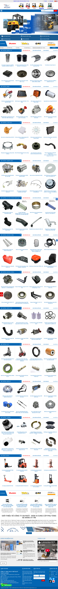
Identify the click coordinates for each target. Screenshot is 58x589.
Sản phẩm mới (46, 50)
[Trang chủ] (7, 6)
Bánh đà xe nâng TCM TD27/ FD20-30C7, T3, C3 (22, 81)
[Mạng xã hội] (50, 578)
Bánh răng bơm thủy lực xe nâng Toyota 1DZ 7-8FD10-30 (7, 323)
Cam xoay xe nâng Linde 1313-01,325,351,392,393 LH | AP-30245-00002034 (22, 359)
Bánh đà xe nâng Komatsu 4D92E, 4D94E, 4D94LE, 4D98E (36, 81)
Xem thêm (3, 563)
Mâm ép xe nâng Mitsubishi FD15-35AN (50, 412)
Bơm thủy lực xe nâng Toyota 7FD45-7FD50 (21, 339)
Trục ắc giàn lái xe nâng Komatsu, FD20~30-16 (50, 376)
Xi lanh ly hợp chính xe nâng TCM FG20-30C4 (36, 449)
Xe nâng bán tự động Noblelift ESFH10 (36, 471)
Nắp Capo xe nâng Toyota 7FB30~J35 (36, 266)
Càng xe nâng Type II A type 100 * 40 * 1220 (22, 287)
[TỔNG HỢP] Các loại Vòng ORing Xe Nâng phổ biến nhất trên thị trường (28, 560)
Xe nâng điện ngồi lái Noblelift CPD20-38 (21, 471)
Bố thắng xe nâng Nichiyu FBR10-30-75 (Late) (50, 433)
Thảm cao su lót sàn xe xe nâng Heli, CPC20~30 (7, 267)
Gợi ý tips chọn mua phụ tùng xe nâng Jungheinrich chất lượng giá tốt (36, 505)
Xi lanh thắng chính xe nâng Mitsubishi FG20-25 (22, 433)
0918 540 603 (8, 585)
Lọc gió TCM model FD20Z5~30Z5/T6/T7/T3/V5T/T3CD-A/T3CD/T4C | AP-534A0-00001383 (22, 213)
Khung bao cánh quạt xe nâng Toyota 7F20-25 (7, 153)
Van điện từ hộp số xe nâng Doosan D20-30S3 (22, 396)
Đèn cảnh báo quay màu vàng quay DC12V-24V (50, 117)
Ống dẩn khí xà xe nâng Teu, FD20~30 (36, 229)
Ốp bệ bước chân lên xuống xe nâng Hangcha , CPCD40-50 (22, 267)
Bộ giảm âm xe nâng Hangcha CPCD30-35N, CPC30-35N (50, 230)
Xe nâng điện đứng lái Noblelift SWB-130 (50, 486)
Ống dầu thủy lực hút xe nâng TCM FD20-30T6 (8, 339)
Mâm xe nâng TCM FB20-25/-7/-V (50, 249)
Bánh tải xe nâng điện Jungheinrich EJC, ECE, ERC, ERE (50, 359)
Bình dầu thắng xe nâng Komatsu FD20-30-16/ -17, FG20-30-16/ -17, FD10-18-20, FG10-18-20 (7, 449)
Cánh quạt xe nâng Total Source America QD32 (36, 138)
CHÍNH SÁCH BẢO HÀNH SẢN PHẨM (27, 581)
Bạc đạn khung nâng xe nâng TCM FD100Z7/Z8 (50, 303)
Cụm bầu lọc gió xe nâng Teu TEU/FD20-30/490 (8, 213)
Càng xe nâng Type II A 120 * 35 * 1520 (36, 303)
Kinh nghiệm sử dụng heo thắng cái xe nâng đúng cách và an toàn (28, 551)
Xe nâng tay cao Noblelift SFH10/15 (50, 470)
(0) (1, 295)
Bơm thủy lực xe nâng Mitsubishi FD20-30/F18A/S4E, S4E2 (36, 339)
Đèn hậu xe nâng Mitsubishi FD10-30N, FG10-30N (8, 102)
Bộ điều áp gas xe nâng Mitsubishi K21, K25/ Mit (8, 176)
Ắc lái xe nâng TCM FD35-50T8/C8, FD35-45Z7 (22, 376)
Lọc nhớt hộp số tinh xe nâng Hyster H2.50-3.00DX (7, 412)
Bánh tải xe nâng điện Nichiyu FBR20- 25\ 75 (7, 376)
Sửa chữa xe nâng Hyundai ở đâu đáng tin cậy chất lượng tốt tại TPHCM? (7, 505)
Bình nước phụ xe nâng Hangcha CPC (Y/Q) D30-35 (22, 138)
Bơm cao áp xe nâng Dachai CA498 (36, 175)
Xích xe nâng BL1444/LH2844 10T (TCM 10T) (50, 287)
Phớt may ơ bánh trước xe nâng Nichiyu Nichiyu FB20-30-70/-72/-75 (36, 359)
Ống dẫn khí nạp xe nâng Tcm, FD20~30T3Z (7, 230)
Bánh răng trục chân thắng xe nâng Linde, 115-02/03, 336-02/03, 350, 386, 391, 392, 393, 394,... (7, 433)
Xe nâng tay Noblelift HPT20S (7, 485)
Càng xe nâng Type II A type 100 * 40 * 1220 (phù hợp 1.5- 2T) (36, 287)
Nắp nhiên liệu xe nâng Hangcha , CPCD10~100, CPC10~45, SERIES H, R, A (50, 192)
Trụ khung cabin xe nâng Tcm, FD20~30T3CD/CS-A (7, 250)
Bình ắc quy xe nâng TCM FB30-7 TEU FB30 (22, 102)
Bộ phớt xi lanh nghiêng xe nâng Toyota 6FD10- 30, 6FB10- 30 (50, 323)
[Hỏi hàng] (1, 293)
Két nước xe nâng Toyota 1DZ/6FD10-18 (50, 138)
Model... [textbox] (18, 47)
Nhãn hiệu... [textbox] (11, 47)
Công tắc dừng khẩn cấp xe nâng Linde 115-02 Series (22, 117)
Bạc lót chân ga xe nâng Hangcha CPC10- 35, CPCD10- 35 (50, 176)
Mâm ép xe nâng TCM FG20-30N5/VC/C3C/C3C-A (8, 396)
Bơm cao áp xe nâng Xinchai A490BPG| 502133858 (22, 191)
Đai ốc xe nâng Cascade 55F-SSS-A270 (22, 250)
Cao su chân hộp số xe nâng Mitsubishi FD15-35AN (36, 412)
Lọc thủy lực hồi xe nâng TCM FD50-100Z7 (36, 323)
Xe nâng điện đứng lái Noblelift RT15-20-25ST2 (36, 486)
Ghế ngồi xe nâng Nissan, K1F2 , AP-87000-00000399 (50, 267)
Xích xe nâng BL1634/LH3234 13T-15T (7, 303)
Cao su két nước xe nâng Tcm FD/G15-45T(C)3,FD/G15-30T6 (36, 153)
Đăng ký (45, 1)
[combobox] (12, 48)
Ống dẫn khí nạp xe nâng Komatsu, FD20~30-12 (22, 230)
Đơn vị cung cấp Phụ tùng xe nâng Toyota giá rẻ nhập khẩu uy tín (22, 505)
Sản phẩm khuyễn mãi (37, 50)
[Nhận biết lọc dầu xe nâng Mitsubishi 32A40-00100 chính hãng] (19, 543)
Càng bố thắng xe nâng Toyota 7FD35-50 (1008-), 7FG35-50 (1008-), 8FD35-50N (50, 449)
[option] (12, 43)
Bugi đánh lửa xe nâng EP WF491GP (50, 101)
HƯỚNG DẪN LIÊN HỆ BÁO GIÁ (27, 576)
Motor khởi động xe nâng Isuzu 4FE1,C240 (36, 117)
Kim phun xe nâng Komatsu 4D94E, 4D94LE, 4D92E (22, 176)
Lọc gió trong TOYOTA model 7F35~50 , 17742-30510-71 (50, 213)
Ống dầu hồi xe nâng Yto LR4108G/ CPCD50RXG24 (36, 191)
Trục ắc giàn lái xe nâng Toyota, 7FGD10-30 (36, 376)
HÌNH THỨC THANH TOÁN (26, 579)
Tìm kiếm (54, 47)
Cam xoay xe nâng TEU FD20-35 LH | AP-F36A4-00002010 (7, 359)
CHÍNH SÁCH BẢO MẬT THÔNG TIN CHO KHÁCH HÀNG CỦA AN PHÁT (27, 573)
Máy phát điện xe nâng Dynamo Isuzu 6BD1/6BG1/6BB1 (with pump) (7, 117)
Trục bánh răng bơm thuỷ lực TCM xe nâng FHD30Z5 (50, 339)
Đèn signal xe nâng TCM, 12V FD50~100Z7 (36, 102)
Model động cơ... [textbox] (28, 47)
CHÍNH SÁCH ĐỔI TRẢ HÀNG (27, 577)
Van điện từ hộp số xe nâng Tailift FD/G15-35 (36, 396)
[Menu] (1, 11)
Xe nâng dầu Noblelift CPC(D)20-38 (22, 485)
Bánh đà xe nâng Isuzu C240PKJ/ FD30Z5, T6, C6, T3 (50, 81)
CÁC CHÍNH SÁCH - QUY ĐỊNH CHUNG (27, 584)
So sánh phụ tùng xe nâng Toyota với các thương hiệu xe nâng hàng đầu (51, 505)
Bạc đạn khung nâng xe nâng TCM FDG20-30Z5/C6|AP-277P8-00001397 (22, 303)
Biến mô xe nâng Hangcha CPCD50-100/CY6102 (50, 396)
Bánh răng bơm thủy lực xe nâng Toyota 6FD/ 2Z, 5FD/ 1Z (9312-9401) (22, 323)
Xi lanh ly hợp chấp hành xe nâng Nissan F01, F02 (22, 449)
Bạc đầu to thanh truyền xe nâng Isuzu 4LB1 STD (36, 65)
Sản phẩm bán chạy (26, 50)
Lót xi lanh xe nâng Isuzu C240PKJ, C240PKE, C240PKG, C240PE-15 (7, 65)
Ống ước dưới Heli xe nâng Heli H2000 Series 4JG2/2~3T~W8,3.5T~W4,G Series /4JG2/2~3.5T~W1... (50, 154)
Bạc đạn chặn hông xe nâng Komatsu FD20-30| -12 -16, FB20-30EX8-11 (7, 287)
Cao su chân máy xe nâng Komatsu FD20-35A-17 (7, 81)
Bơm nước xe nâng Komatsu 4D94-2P (7, 137)
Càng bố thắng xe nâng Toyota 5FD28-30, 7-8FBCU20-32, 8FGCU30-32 (36, 433)
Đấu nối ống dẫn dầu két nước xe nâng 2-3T (22, 153)
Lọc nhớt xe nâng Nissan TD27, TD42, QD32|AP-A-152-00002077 (22, 65)
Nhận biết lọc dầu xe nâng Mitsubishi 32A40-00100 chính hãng (28, 542)
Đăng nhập (51, 1)
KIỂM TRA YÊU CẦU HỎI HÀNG (27, 571)
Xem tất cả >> (55, 50)
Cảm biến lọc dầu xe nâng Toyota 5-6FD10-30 (7, 191)
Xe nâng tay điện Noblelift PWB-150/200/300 (7, 471)
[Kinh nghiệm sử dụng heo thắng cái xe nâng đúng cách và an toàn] (19, 552)
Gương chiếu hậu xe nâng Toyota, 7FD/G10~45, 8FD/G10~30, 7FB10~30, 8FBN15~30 (36, 250)
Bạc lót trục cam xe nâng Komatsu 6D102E (36, 213)
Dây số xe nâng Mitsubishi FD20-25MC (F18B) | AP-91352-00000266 (22, 412)
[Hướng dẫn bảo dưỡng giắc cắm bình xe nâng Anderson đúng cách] (8, 546)
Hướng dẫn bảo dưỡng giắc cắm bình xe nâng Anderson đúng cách (8, 554)
